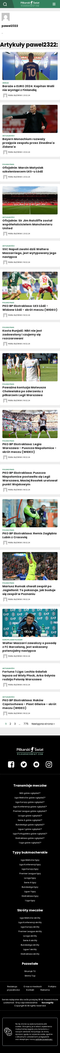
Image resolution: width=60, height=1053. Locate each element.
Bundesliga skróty (30, 944)
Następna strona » (43, 724)
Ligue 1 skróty (30, 949)
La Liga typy (30, 878)
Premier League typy (30, 873)
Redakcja (12, 986)
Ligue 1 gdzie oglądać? (30, 829)
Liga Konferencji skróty (30, 922)
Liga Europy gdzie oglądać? (30, 802)
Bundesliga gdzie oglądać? (30, 824)
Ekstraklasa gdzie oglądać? (30, 838)
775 (26, 724)
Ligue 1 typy (30, 891)
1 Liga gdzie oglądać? (30, 842)
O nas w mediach (33, 986)
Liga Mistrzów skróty (30, 917)
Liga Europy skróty (30, 926)
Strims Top (30, 975)
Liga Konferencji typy (30, 864)
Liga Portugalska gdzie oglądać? (30, 833)
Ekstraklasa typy (30, 896)
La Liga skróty (30, 935)
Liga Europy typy (30, 869)
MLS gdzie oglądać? (30, 793)
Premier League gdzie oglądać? (30, 811)
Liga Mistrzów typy (30, 860)
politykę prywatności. (44, 1039)
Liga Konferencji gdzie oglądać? (30, 806)
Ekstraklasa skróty (30, 953)
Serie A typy (30, 882)
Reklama (45, 989)
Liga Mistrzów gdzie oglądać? (30, 797)
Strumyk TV (30, 971)
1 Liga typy (30, 900)
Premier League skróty (30, 931)
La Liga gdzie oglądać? (30, 815)
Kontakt (30, 989)
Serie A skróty (30, 940)
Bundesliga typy (30, 887)
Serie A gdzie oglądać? (30, 820)
